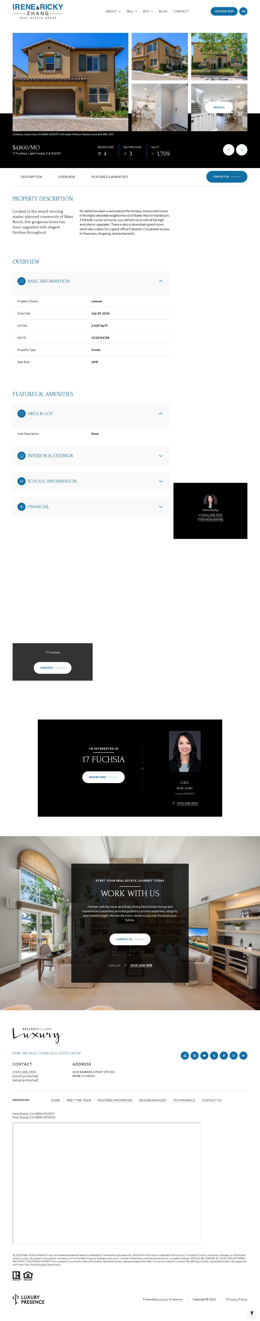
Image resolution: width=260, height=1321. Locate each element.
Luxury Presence (170, 1299)
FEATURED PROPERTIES (115, 1100)
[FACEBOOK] (224, 1056)
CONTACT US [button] (212, 1100)
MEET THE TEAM (79, 1100)
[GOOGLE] (195, 1056)
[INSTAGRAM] (234, 1056)
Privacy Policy (237, 1299)
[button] (226, 177)
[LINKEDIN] (243, 1056)
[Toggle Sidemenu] (243, 11)
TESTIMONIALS (184, 1100)
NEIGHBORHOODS (152, 1100)
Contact (181, 11)
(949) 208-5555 (224, 11)
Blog (163, 11)
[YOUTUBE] (204, 1056)
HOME (55, 1100)
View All (219, 107)
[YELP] (214, 1056)
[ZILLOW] (185, 1056)
